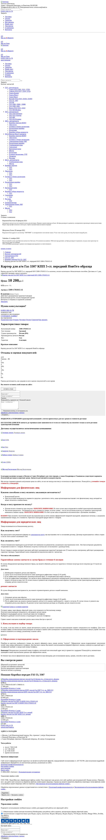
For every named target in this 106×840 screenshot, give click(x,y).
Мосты (11, 151)
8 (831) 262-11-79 (7, 58)
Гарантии (8, 20)
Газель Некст (13, 95)
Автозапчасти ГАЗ (11, 256)
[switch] (2, 811)
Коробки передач (11, 165)
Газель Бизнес (14, 93)
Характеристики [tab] (7, 320)
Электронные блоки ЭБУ (18, 141)
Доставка (8, 17)
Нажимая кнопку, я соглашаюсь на (14, 412)
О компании (9, 28)
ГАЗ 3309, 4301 (14, 106)
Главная (8, 252)
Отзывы (8, 75)
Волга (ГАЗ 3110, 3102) (17, 108)
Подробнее (5, 688)
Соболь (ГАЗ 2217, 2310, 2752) (20, 91)
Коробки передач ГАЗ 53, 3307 (15, 259)
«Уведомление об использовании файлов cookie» (52, 784)
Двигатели (13, 125)
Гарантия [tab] (35, 320)
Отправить (5, 838)
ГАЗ (10, 167)
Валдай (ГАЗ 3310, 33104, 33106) (20, 99)
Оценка (3, 398)
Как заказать (9, 22)
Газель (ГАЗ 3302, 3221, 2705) (19, 89)
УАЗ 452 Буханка (15, 119)
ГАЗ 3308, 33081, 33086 (17, 104)
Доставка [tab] (22, 320)
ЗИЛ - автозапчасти (12, 121)
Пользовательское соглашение (29, 772)
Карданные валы (15, 149)
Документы (9, 26)
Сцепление (13, 147)
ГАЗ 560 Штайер (15, 110)
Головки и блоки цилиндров (19, 126)
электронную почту (38, 534)
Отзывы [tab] (16, 320)
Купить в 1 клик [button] (14, 688)
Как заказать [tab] (43, 320)
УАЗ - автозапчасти (12, 112)
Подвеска (12, 156)
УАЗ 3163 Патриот (15, 113)
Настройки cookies (7, 766)
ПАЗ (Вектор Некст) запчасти (15, 134)
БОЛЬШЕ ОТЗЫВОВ (6, 248)
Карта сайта (5, 770)
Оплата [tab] (28, 320)
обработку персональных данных (12, 413)
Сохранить (5, 817)
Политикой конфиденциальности (61, 787)
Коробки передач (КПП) (17, 123)
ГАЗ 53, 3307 (13, 100)
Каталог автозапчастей (13, 254)
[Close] (31, 824)
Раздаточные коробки (16, 128)
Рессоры (12, 158)
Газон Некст (13, 97)
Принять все (5, 795)
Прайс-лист (9, 24)
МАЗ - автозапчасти (12, 160)
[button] (5, 60)
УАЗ (10, 169)
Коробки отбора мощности (18, 132)
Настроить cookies (17, 795)
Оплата (7, 18)
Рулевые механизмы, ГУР (18, 154)
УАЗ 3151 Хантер (15, 115)
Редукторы (13, 130)
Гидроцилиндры (11, 202)
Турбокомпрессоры (16, 145)
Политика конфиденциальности (12, 764)
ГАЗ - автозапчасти (11, 87)
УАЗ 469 (12, 117)
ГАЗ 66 (11, 102)
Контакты (8, 29)
